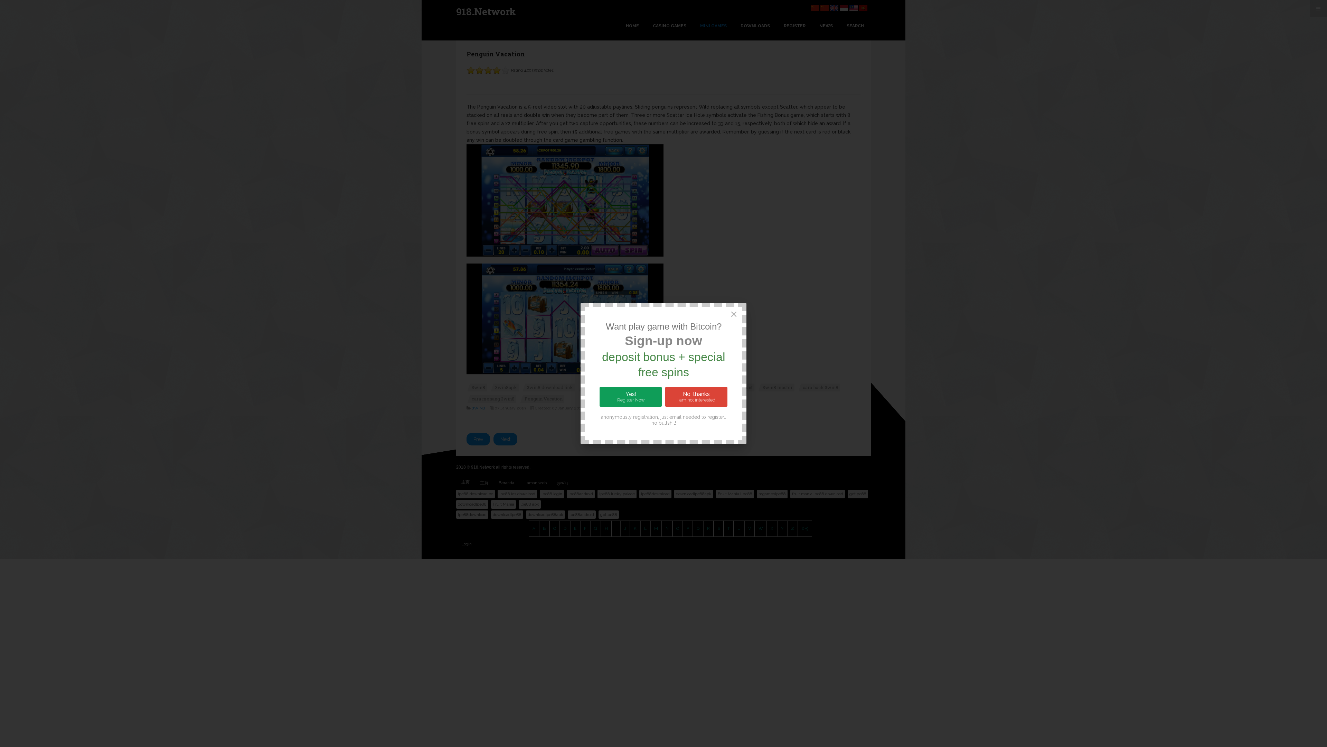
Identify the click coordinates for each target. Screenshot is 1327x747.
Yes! (630, 397)
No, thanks (696, 397)
